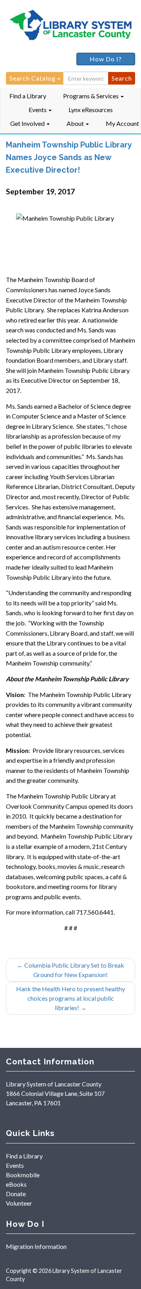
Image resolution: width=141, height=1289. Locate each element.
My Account (122, 123)
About (76, 123)
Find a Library (27, 96)
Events (38, 109)
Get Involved (28, 123)
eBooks (16, 1184)
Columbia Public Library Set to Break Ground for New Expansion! (70, 969)
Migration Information (36, 1246)
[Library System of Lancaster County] (70, 26)
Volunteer (19, 1203)
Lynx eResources (91, 109)
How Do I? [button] (106, 59)
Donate (16, 1193)
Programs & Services (91, 96)
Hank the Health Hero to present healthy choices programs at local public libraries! (70, 998)
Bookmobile (23, 1174)
